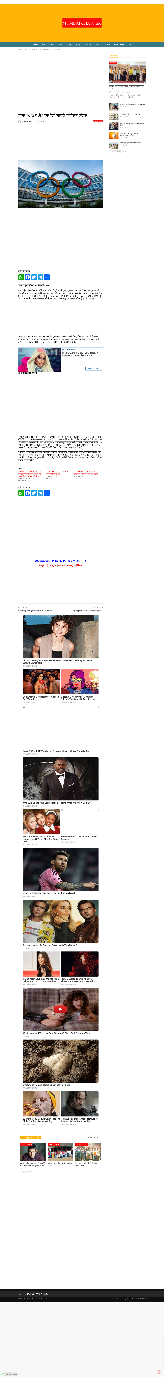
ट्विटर (49, 565)
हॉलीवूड (69, 45)
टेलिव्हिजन (98, 45)
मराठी (43, 45)
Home (35, 45)
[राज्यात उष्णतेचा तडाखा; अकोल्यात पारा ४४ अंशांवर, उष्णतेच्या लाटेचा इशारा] (113, 135)
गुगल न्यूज (70, 565)
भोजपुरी (78, 45)
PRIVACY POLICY (42, 1294)
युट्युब (54, 565)
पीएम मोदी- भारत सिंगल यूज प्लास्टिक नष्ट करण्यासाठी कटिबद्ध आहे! (57, 472)
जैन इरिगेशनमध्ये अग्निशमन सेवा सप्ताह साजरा (132, 104)
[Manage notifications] (159, 1372)
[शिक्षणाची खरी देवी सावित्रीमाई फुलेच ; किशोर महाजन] (88, 1152)
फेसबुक (42, 565)
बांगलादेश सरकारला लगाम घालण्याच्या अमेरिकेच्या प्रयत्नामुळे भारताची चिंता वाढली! (86, 472)
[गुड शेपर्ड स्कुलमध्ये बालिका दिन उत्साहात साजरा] (60, 1152)
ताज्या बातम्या (113, 63)
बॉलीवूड (51, 45)
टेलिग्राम (79, 565)
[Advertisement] (126, 23)
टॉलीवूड (60, 45)
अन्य (129, 45)
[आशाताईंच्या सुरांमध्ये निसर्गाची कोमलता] (113, 145)
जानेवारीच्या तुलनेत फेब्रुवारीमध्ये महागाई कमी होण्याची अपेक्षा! (35, 611)
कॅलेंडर (107, 45)
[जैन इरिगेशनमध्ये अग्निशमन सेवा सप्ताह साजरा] (113, 107)
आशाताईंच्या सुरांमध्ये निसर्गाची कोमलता (130, 143)
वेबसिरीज (88, 45)
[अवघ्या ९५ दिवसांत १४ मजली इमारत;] (113, 116)
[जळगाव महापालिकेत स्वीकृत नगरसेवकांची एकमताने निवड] (127, 72)
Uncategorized (98, 121)
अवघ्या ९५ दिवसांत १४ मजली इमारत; (130, 114)
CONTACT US (29, 1294)
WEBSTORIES (119, 45)
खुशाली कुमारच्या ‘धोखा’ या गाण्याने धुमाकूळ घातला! (88, 611)
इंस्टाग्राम (61, 565)
